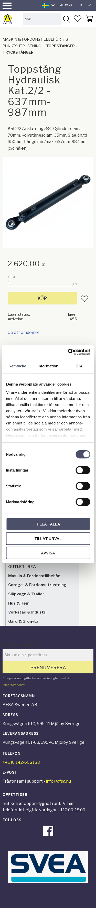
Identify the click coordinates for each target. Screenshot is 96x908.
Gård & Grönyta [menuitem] (23, 621)
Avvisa (48, 553)
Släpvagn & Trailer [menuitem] (26, 594)
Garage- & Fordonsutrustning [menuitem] (37, 584)
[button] (7, 5)
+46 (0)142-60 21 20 (21, 762)
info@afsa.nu (58, 781)
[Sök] (66, 19)
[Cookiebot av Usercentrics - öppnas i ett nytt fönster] (68, 351)
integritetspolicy (14, 685)
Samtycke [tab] (17, 366)
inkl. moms (65, 5)
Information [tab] (47, 366)
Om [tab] (79, 366)
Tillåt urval (48, 538)
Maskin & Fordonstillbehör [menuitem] (34, 575)
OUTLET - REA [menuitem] (22, 566)
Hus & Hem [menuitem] (18, 603)
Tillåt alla (48, 524)
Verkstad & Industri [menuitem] (27, 612)
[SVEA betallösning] (48, 881)
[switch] (83, 470)
